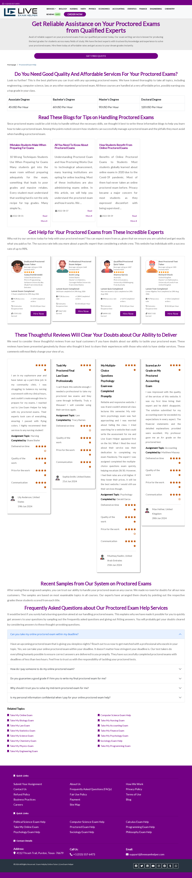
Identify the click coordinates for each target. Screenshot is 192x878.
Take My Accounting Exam (114, 725)
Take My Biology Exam (21, 720)
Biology (63, 9)
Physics (92, 9)
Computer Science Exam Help (115, 715)
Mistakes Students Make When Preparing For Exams (28, 146)
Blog (128, 799)
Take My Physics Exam (21, 745)
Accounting (118, 9)
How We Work (134, 784)
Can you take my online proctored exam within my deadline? (44, 634)
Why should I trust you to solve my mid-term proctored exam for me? (49, 688)
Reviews (53, 14)
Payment (75, 799)
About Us (75, 784)
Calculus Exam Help (137, 821)
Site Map (75, 804)
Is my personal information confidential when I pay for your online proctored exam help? (60, 697)
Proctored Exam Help (82, 827)
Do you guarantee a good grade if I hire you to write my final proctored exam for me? (58, 678)
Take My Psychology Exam (114, 735)
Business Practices (25, 799)
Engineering (156, 9)
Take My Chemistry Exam (22, 740)
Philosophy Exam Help (139, 832)
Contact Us (20, 789)
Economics (104, 9)
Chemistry (170, 9)
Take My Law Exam (19, 725)
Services (50, 9)
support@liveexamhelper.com (146, 854)
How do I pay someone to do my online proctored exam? (42, 669)
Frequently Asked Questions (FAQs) (91, 789)
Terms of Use (133, 794)
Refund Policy (22, 794)
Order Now (75, 14)
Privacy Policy (134, 789)
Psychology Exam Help (27, 832)
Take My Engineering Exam (23, 751)
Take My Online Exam (20, 715)
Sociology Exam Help (111, 740)
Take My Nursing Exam (112, 720)
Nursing (74, 9)
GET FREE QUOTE (96, 55)
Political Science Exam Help (29, 821)
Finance (143, 9)
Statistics (132, 9)
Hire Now (38, 313)
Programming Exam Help (140, 827)
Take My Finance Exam (112, 730)
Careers (18, 804)
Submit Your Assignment (28, 784)
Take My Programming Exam (115, 745)
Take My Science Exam (21, 735)
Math (83, 9)
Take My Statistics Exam (22, 730)
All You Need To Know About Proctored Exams (71, 146)
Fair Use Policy (78, 794)
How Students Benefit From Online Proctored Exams (115, 146)
